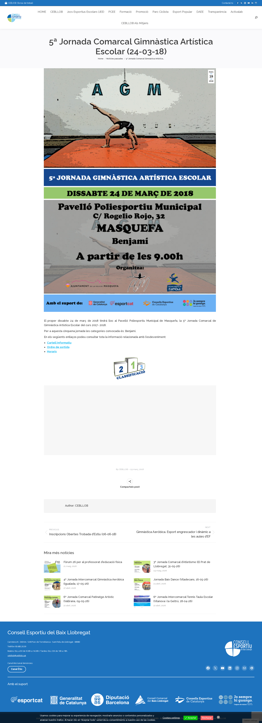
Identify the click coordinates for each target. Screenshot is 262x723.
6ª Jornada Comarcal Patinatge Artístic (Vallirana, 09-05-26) (89, 599)
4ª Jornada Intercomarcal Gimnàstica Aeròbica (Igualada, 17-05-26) (94, 581)
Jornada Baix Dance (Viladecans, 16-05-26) (180, 579)
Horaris (52, 351)
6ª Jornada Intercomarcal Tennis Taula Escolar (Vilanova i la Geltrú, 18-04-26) (183, 599)
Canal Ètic (16, 669)
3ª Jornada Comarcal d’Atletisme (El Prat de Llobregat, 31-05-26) (181, 564)
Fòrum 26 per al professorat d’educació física (93, 562)
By (122, 469)
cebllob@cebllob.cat (17, 655)
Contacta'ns (227, 3)
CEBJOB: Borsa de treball (20, 3)
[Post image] (52, 567)
